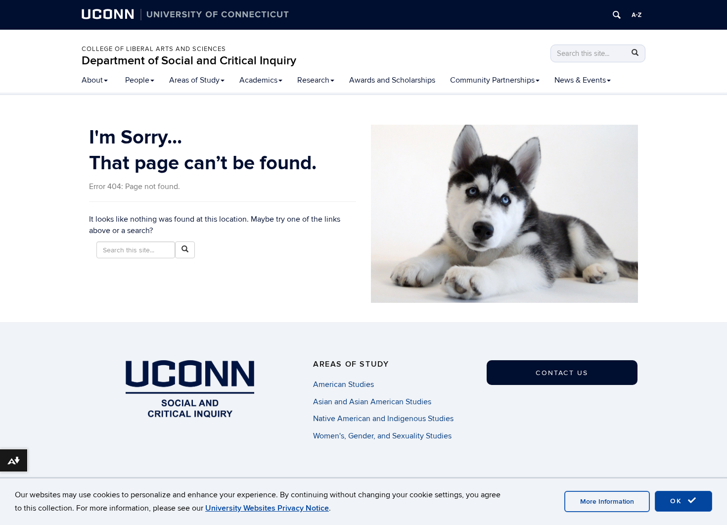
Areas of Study (194, 80)
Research (313, 80)
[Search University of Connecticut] (617, 15)
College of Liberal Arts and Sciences (154, 49)
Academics (258, 80)
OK (677, 501)
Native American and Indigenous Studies (383, 419)
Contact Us (562, 373)
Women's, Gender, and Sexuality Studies (382, 436)
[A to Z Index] (636, 15)
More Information (607, 501)
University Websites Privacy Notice (267, 508)
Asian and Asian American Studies (372, 402)
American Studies (343, 384)
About (92, 80)
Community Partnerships (492, 80)
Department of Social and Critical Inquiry (189, 60)
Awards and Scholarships (392, 80)
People (137, 80)
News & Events (580, 80)
